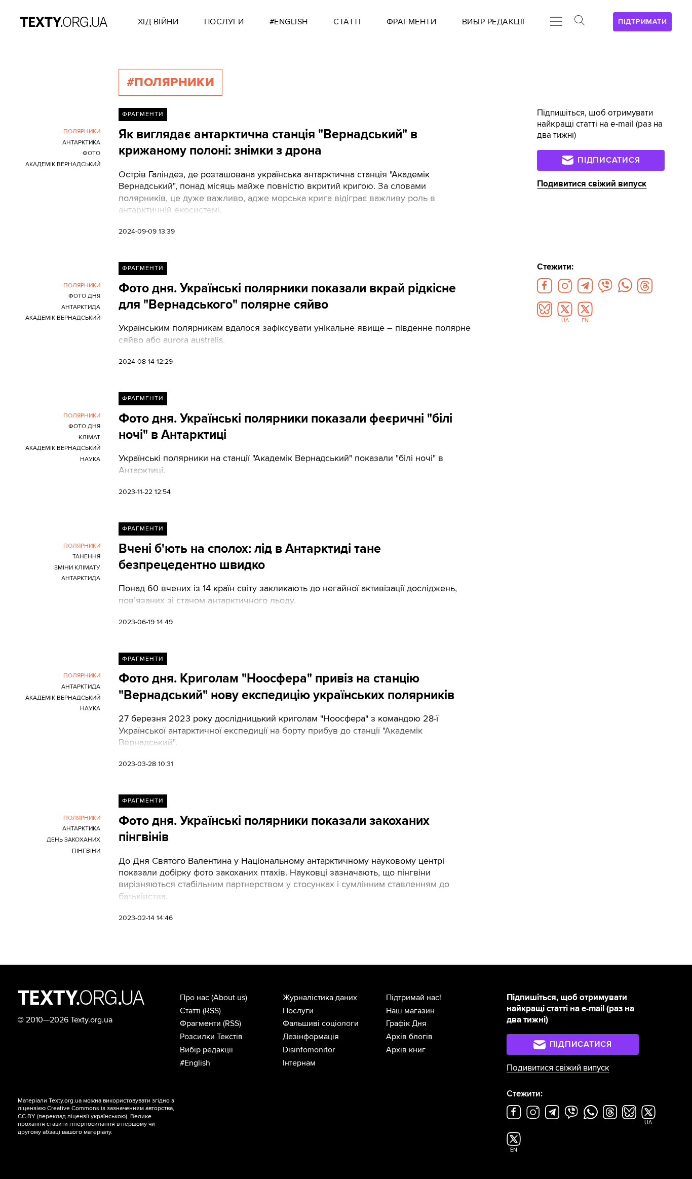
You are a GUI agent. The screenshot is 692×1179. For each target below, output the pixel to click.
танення (86, 556)
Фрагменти (142, 114)
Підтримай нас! (413, 998)
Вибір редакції (206, 1050)
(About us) (229, 998)
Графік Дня (406, 1023)
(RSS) (212, 1011)
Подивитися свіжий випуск (591, 184)
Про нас (194, 998)
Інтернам (299, 1063)
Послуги (298, 1011)
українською (108, 1116)
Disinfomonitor (309, 1050)
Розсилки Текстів (211, 1037)
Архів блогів (409, 1037)
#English (195, 1063)
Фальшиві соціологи (321, 1023)
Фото (91, 153)
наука (90, 459)
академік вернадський (62, 164)
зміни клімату (77, 568)
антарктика (81, 142)
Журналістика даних (320, 998)
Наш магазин (410, 1011)
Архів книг (406, 1050)
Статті (190, 1011)
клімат (89, 437)
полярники (81, 131)
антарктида (80, 307)
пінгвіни (86, 851)
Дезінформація (311, 1037)
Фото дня (84, 296)
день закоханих (73, 840)
